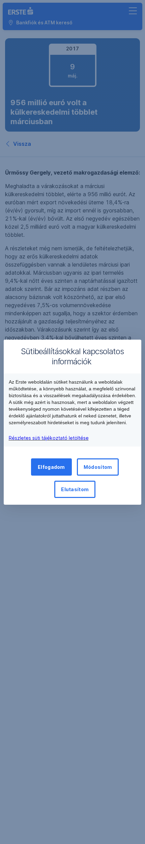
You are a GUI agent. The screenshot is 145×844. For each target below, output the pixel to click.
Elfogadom (51, 467)
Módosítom (98, 467)
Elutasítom (75, 489)
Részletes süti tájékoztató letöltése (49, 438)
